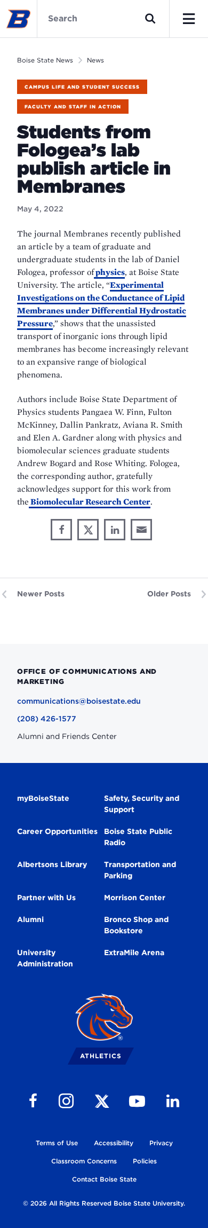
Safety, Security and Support (141, 804)
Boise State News (45, 60)
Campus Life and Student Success (82, 87)
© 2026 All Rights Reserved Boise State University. (104, 1203)
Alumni (30, 919)
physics (109, 272)
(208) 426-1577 (46, 718)
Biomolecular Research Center (89, 502)
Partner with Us (46, 897)
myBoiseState (43, 798)
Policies (145, 1161)
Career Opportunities (57, 831)
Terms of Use (57, 1143)
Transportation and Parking (140, 870)
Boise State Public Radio (138, 837)
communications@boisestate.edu (79, 701)
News (95, 60)
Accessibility (113, 1143)
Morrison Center (134, 897)
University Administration (45, 958)
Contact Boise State (104, 1179)
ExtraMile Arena (134, 952)
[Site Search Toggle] (150, 18)
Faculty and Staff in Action (73, 106)
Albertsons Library (52, 864)
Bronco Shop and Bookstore (136, 925)
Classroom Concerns (84, 1161)
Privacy (161, 1143)
